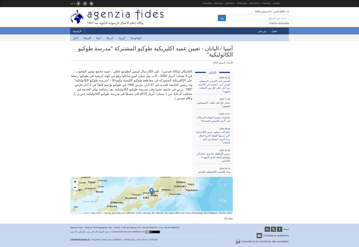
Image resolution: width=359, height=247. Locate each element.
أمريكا (110, 38)
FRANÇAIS (242, 3)
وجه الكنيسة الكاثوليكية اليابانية (214, 171)
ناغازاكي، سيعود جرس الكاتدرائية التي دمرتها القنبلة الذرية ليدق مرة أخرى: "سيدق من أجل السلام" (213, 137)
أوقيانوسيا (136, 38)
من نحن (262, 31)
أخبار (75, 38)
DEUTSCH (254, 3)
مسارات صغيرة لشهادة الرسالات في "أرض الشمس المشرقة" (213, 119)
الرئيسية (77, 31)
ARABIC (276, 3)
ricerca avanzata (279, 23)
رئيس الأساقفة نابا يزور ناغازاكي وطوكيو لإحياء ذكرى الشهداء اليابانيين (213, 157)
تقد (222, 18)
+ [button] (75, 181)
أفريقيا (87, 38)
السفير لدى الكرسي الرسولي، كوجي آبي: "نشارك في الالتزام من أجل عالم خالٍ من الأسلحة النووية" (214, 86)
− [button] (75, 187)
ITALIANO (207, 3)
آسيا (98, 38)
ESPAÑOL (230, 3)
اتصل (274, 31)
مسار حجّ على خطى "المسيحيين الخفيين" (213, 104)
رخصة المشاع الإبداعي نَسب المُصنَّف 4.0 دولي (90, 232)
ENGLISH (218, 3)
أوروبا (122, 38)
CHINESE (266, 3)
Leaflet (86, 212)
